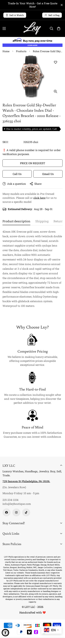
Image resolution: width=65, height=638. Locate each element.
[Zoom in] (55, 91)
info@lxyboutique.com (16, 503)
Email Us (48, 174)
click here (39, 197)
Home (6, 51)
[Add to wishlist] (55, 62)
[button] (58, 28)
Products (21, 51)
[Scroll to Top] (59, 620)
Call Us (17, 174)
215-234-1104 (10, 499)
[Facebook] (6, 512)
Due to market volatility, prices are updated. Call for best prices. (31, 129)
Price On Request (32, 163)
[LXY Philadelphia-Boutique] (32, 28)
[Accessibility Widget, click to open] (5, 632)
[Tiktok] (26, 512)
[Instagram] (16, 512)
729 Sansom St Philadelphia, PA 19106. (26, 481)
